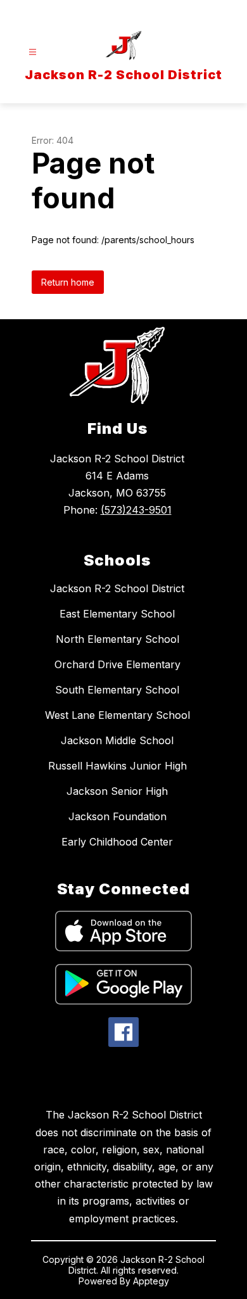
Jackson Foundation (117, 816)
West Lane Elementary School (117, 715)
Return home (67, 282)
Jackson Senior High (117, 791)
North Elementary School (117, 639)
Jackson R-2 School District (117, 588)
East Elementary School (117, 613)
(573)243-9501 (136, 510)
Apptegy (151, 1281)
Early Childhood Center (117, 841)
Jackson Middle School (117, 740)
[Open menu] (32, 52)
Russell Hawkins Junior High (117, 765)
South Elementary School (117, 689)
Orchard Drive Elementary (117, 664)
